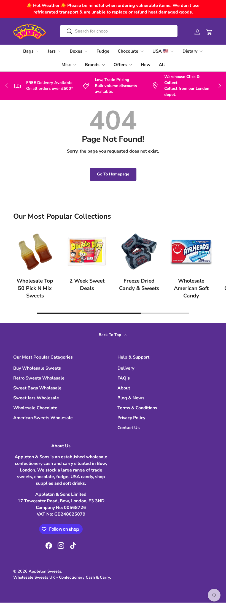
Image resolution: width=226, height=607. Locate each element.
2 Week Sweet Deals (86, 284)
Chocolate (128, 51)
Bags (28, 51)
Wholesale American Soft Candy (191, 288)
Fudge (102, 51)
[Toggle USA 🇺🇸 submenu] (172, 51)
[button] (209, 32)
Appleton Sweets (45, 571)
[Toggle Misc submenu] (74, 64)
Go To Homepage (113, 174)
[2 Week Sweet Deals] (87, 251)
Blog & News (130, 398)
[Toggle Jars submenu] (59, 51)
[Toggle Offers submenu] (130, 64)
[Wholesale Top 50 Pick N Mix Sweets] (35, 251)
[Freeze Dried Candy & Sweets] (139, 251)
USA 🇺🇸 (160, 51)
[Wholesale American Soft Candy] (191, 251)
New (145, 65)
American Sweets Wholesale (43, 418)
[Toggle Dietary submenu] (201, 51)
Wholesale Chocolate (35, 408)
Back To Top (110, 334)
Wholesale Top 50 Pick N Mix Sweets (35, 288)
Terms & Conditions (137, 408)
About (123, 388)
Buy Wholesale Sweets (37, 368)
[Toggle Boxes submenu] (86, 51)
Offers (120, 65)
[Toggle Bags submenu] (37, 51)
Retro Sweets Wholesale (38, 378)
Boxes (76, 51)
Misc (66, 65)
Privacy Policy (131, 418)
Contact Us (128, 428)
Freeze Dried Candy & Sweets (139, 284)
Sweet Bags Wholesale (37, 388)
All (162, 65)
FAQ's (123, 378)
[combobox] (118, 31)
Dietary (189, 51)
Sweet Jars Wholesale (36, 398)
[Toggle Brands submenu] (103, 64)
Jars (52, 51)
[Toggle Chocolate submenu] (142, 51)
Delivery (125, 368)
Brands (92, 65)
